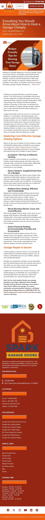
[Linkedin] (31, 510)
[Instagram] (19, 510)
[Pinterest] (37, 510)
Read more (36, 84)
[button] (2, 6)
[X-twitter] (14, 510)
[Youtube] (25, 510)
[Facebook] (8, 510)
